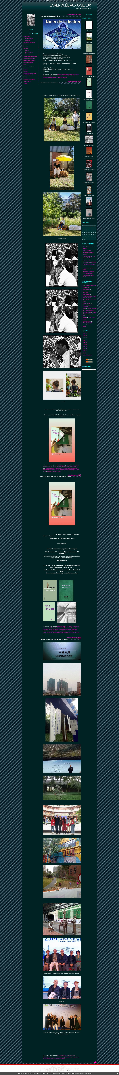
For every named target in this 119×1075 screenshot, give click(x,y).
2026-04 (85, 340)
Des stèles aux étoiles (89, 65)
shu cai (44, 1058)
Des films (26, 46)
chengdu (56, 1057)
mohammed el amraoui (56, 77)
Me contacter (89, 14)
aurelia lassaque (62, 1057)
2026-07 (85, 333)
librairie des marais (50, 468)
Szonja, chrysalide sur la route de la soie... (89, 314)
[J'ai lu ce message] (117, 1073)
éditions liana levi (68, 632)
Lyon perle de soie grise (29, 66)
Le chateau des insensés (29, 39)
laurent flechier (57, 471)
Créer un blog (56, 1066)
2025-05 (85, 348)
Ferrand (85, 317)
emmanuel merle (75, 1057)
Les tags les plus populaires (72, 1068)
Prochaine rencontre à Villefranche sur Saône (55, 476)
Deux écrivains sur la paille (49, 83)
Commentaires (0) (47, 75)
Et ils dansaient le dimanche (30, 56)
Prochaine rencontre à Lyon (89, 262)
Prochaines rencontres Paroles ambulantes (88, 272)
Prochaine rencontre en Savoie (88, 276)
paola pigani (74, 629)
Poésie (25, 76)
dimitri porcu (64, 77)
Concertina (89, 42)
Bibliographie (27, 36)
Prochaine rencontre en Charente (88, 253)
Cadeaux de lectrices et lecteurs (29, 43)
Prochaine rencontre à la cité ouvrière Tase (89, 257)
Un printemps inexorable (29, 79)
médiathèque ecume (74, 75)
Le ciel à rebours (89, 133)
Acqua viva (89, 30)
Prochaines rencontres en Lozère (89, 265)
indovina (50, 629)
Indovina (89, 87)
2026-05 (85, 337)
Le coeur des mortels (28, 62)
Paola (84, 308)
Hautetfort (63, 1066)
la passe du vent (67, 629)
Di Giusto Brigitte (87, 312)
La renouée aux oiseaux (70, 5)
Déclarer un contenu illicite (36, 1070)
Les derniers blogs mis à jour (47, 1068)
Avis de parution (87, 250)
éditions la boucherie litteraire (66, 469)
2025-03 (85, 352)
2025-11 (85, 344)
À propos (31, 29)
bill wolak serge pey (51, 1058)
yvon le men (68, 1057)
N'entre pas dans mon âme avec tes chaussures (30, 74)
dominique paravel (47, 77)
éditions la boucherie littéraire (59, 632)
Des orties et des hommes (29, 53)
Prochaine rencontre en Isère (50, 16)
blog (87, 1070)
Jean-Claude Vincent (88, 324)
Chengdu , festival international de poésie (54, 639)
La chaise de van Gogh (89, 99)
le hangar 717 (73, 630)
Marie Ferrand (86, 289)
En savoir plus (88, 1073)
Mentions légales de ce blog (48, 1070)
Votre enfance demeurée (89, 218)
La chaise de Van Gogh (29, 58)
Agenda (27, 50)
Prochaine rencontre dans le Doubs (89, 268)
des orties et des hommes (58, 629)
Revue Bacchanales (89, 195)
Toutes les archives (87, 355)
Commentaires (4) (73, 466)
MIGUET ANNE (86, 321)
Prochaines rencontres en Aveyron (89, 247)
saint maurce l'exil (66, 75)
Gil (83, 285)
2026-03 (85, 342)
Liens (25, 64)
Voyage (25, 83)
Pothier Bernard (86, 303)
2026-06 (85, 335)
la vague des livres (58, 468)
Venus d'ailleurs (27, 81)
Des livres (26, 48)
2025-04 (85, 350)
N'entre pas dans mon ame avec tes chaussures (89, 170)
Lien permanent (75, 74)
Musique (26, 71)
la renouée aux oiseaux (54, 469)
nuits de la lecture (58, 75)
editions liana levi (50, 471)
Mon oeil (26, 69)
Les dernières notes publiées (60, 1068)
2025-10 (85, 346)
